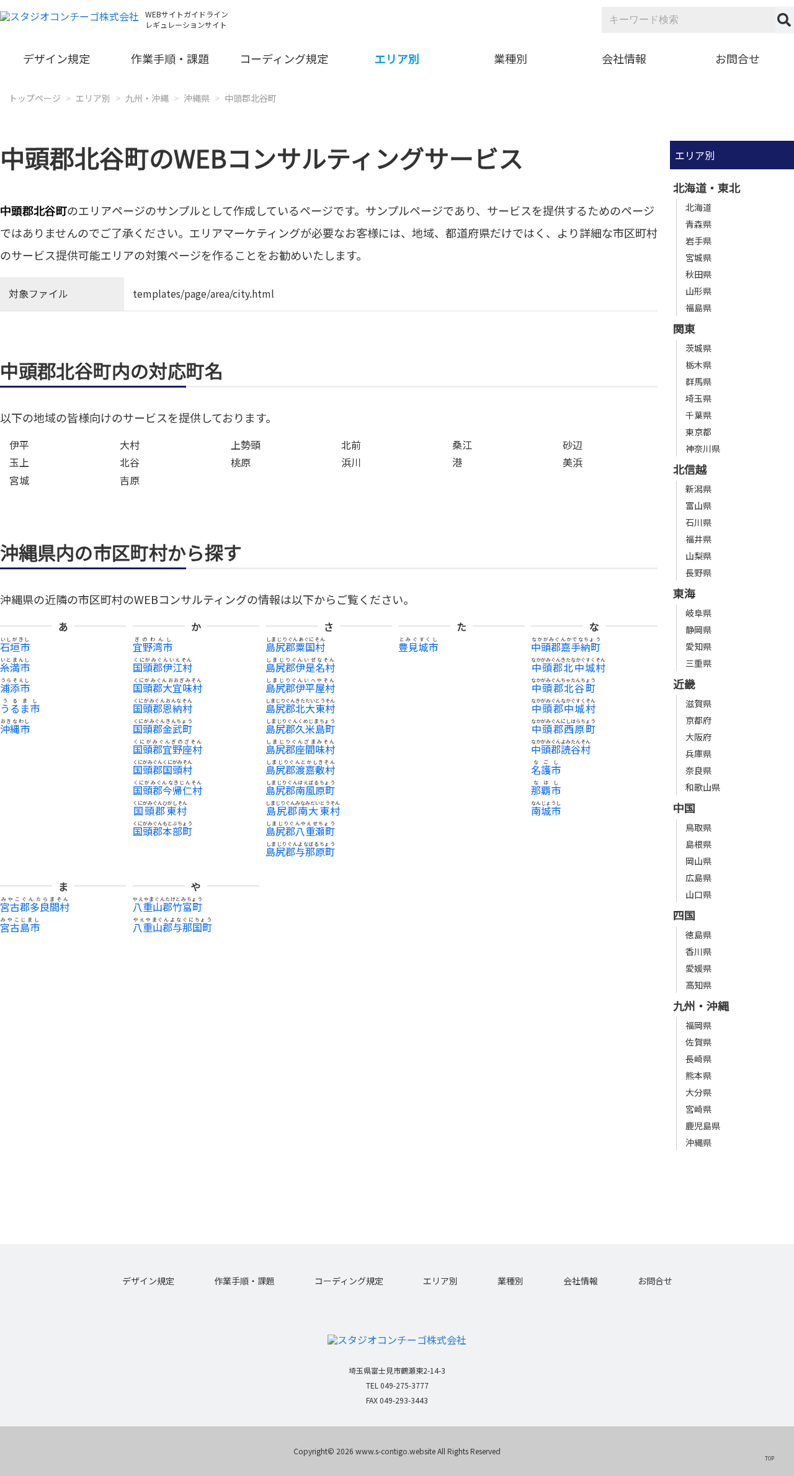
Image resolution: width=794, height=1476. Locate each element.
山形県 (698, 291)
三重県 (698, 663)
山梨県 (698, 555)
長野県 (698, 572)
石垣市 (15, 646)
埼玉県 (698, 398)
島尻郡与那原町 (300, 851)
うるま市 (20, 708)
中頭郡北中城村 (568, 667)
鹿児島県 (702, 1125)
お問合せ (737, 58)
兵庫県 (698, 753)
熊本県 (698, 1075)
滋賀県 (698, 703)
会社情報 (624, 58)
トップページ (35, 98)
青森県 (698, 224)
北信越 (690, 469)
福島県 (698, 307)
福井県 (698, 539)
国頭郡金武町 (162, 728)
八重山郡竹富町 (167, 906)
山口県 (698, 894)
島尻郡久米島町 (300, 728)
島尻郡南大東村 (302, 810)
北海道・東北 (706, 187)
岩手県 (698, 240)
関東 (684, 328)
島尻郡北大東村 (300, 708)
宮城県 (698, 257)
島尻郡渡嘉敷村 (300, 769)
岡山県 (698, 861)
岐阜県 (698, 613)
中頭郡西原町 (563, 728)
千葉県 (698, 415)
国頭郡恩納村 (162, 708)
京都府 (698, 720)
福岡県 (698, 1025)
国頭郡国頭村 (162, 769)
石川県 (698, 522)
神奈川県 (702, 448)
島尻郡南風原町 (300, 790)
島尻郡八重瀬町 (300, 831)
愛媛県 (698, 968)
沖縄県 (197, 98)
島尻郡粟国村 (295, 646)
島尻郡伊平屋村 (300, 687)
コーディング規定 (283, 58)
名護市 (546, 769)
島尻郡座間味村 (300, 749)
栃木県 (698, 364)
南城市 (546, 810)
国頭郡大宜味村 (167, 687)
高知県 (698, 985)
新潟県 (698, 488)
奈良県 (698, 770)
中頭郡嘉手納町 (565, 646)
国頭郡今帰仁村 (167, 790)
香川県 (698, 951)
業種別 (510, 58)
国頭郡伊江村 (162, 667)
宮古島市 (20, 927)
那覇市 (546, 790)
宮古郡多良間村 (34, 906)
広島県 (698, 877)
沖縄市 (15, 728)
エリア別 (397, 58)
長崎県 (698, 1058)
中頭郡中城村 (563, 708)
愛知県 (698, 646)
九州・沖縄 (147, 98)
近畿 (684, 683)
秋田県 (698, 274)
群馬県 (698, 381)
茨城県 (698, 348)
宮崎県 (698, 1109)
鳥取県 (698, 827)
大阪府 (698, 737)
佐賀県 (698, 1042)
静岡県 (698, 629)
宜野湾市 (152, 646)
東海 (684, 593)
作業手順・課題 (170, 58)
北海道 (698, 207)
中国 (684, 807)
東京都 (698, 431)
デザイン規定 (56, 58)
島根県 (698, 844)
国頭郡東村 (160, 810)
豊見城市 (418, 646)
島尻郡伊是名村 (300, 667)
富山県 (698, 505)
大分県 (698, 1092)
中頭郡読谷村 (561, 749)
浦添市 (15, 687)
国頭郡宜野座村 (167, 749)
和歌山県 (702, 787)
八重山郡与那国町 (172, 927)
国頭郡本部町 (162, 831)
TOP (769, 1458)
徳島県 (698, 934)
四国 (684, 915)
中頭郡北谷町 (251, 98)
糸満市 (15, 667)
